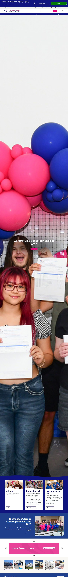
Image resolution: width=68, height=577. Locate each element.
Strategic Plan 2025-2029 (49, 548)
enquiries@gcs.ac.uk (46, 7)
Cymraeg (7, 7)
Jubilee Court (38, 569)
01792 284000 (38, 7)
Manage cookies (42, 3)
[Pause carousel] (34, 542)
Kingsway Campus (59, 569)
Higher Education (39, 14)
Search (54, 10)
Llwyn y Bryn (28, 569)
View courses (50, 507)
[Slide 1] (34, 555)
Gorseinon (6, 569)
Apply (8, 507)
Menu (60, 10)
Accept (58, 3)
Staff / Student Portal (59, 7)
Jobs (53, 7)
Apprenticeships (29, 14)
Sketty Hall (47, 569)
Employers (59, 14)
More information (31, 507)
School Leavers (8, 14)
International (49, 14)
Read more (34, 249)
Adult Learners (18, 14)
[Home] (12, 11)
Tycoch (16, 569)
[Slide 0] (33, 555)
